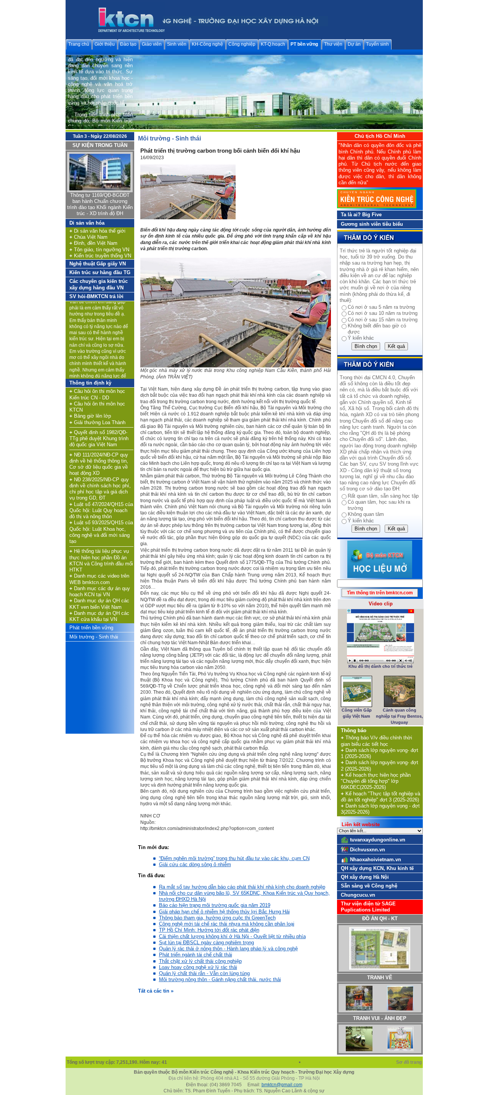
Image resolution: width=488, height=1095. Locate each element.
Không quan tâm (366, 514)
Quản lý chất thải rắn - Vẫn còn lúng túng (204, 973)
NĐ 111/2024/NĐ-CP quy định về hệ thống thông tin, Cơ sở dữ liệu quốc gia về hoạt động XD (98, 464)
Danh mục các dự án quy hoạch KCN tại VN (99, 591)
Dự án (354, 44)
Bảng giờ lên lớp (90, 416)
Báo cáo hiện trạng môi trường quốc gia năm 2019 (214, 905)
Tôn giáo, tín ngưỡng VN (99, 249)
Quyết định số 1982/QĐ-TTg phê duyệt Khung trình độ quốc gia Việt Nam (98, 438)
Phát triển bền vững (91, 628)
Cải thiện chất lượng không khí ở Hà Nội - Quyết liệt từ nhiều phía (232, 936)
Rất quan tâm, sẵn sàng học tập (383, 496)
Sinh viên (176, 44)
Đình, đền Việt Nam (93, 243)
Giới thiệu (105, 44)
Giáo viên (152, 44)
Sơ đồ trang (409, 1062)
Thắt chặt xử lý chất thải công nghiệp (200, 961)
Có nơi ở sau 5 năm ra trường (381, 307)
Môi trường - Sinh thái (93, 637)
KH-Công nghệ (207, 44)
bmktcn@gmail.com (282, 1084)
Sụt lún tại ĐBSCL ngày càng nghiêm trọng (206, 942)
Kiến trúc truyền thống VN (100, 256)
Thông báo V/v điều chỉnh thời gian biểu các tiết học (376, 741)
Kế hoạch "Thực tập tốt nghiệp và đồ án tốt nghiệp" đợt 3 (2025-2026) (380, 797)
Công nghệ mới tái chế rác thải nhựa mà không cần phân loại (226, 924)
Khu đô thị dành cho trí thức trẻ (380, 666)
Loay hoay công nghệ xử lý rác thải (198, 967)
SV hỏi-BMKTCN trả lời (96, 296)
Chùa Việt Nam (88, 237)
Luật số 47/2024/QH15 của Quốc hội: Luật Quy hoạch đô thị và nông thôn (101, 510)
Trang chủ (78, 44)
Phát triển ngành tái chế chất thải (195, 955)
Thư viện (333, 44)
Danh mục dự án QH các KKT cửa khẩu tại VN (99, 616)
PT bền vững (304, 44)
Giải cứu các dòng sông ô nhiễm (195, 864)
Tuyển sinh (377, 44)
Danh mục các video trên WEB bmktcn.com (99, 579)
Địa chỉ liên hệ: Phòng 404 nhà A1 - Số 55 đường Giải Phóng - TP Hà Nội (244, 1078)
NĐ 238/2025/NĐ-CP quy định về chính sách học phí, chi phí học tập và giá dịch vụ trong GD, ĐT (100, 489)
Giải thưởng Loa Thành (97, 422)
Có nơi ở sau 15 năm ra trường (382, 319)
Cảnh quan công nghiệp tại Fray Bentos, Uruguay (399, 716)
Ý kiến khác (361, 338)
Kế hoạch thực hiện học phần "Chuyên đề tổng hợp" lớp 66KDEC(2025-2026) (376, 781)
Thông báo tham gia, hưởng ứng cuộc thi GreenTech (217, 918)
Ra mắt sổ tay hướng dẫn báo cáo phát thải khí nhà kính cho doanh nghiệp (242, 887)
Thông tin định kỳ (90, 383)
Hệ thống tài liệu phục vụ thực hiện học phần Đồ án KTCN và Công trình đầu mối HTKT (101, 560)
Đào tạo (128, 44)
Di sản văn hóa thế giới (97, 231)
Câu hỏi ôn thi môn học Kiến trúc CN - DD (97, 394)
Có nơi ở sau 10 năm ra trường (382, 313)
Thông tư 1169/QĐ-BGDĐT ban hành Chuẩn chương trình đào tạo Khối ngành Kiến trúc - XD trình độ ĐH (100, 204)
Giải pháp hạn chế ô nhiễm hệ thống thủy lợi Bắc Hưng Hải (224, 912)
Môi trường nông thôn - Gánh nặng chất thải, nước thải (220, 979)
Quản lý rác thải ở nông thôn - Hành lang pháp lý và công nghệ (228, 948)
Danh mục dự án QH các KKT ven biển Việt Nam (99, 604)
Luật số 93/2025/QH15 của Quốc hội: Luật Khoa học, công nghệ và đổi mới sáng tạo (101, 532)
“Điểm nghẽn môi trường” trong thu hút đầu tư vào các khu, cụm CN (234, 858)
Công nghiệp (241, 44)
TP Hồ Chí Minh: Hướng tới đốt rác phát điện (209, 930)
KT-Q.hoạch (273, 44)
